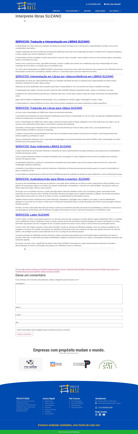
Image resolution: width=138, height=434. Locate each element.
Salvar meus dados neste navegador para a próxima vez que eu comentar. (43, 330)
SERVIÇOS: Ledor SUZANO (32, 214)
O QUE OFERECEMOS (72, 11)
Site (16, 322)
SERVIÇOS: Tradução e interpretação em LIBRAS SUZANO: (52, 41)
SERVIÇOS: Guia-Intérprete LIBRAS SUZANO (43, 146)
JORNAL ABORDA (100, 11)
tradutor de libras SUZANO (50, 272)
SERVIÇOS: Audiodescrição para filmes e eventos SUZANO (52, 179)
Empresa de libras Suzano (56, 269)
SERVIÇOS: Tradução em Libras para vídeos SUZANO (48, 108)
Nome (18, 307)
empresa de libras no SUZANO (36, 269)
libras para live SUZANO (31, 272)
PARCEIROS (87, 11)
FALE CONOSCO (114, 11)
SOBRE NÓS (56, 11)
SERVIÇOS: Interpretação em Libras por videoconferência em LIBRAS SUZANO (64, 76)
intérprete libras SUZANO (76, 269)
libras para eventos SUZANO (96, 269)
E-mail (18, 315)
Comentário (20, 283)
